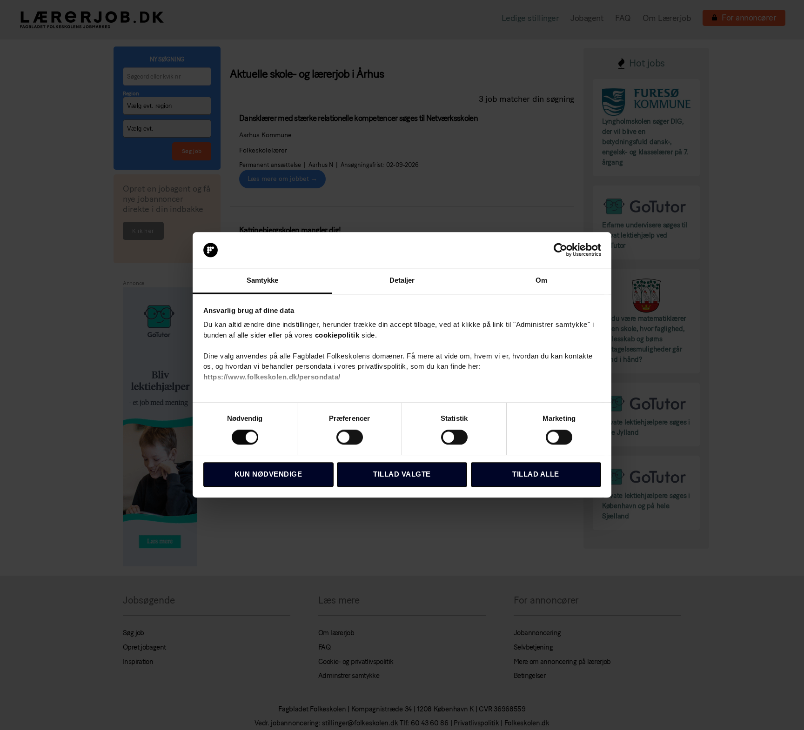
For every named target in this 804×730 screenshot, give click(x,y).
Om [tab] (541, 280)
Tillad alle (535, 474)
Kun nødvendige (268, 474)
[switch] (349, 438)
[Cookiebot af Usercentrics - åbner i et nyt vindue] (560, 250)
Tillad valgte (402, 474)
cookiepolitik (337, 335)
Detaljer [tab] (402, 280)
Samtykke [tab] (263, 280)
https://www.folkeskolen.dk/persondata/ (272, 377)
